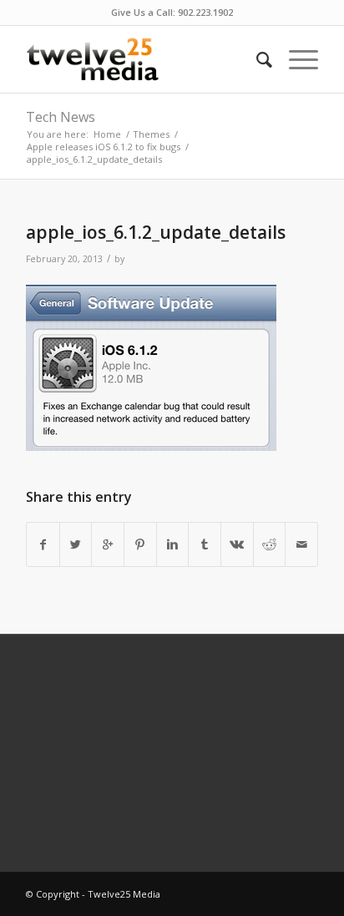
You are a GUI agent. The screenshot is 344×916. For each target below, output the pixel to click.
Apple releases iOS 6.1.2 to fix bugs (103, 146)
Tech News (60, 117)
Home (107, 134)
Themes (151, 134)
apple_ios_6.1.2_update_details (156, 232)
